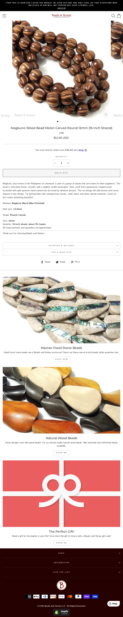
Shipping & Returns (61, 245)
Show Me (61, 452)
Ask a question (61, 252)
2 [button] (61, 122)
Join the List (61, 572)
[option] (61, 6)
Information (61, 563)
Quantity (61, 157)
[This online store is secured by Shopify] (61, 615)
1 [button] (58, 121)
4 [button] (66, 122)
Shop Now (61, 359)
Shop (61, 553)
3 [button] (63, 122)
